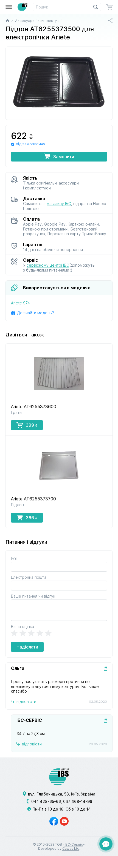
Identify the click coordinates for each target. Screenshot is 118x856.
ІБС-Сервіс (73, 844)
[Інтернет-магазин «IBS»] (22, 7)
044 (46, 801)
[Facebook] (53, 821)
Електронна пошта (28, 577)
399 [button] (31, 425)
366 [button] (31, 517)
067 (77, 801)
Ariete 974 (20, 303)
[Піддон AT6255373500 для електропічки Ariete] (59, 83)
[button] (9, 7)
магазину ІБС (59, 203)
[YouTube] (64, 821)
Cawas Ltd (70, 848)
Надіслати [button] (27, 647)
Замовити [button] (63, 156)
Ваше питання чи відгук (33, 596)
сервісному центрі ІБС (48, 265)
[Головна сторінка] (7, 20)
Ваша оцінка (22, 626)
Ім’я (14, 558)
